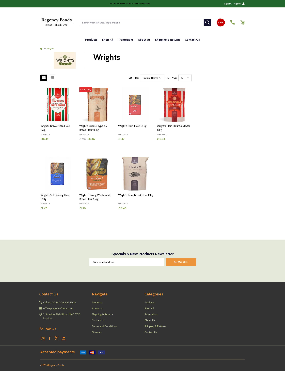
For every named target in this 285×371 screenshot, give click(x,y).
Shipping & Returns (167, 39)
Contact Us (192, 39)
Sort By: (133, 77)
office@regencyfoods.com (58, 308)
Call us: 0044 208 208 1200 (59, 302)
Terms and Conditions (104, 326)
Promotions (125, 39)
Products (91, 39)
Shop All (107, 39)
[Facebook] (49, 338)
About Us (144, 39)
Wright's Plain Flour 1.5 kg (132, 125)
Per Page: (171, 77)
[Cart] (242, 22)
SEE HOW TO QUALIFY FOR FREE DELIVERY (130, 3)
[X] (56, 338)
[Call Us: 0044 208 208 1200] (232, 22)
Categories (153, 294)
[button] (222, 22)
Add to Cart (63, 150)
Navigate (100, 294)
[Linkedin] (63, 338)
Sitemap (96, 332)
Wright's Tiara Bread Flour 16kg (135, 195)
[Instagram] (42, 338)
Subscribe (181, 262)
